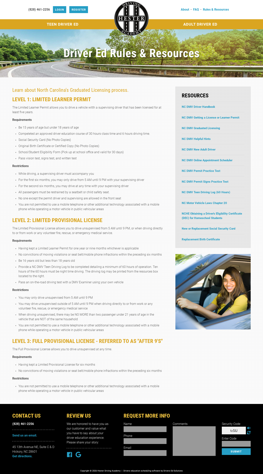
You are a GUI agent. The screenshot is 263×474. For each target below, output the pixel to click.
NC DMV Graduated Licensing (201, 128)
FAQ (196, 9)
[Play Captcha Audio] (249, 428)
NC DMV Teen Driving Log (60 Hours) (206, 192)
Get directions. (22, 456)
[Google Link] (78, 455)
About (185, 9)
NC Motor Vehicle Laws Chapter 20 (204, 203)
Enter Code (229, 438)
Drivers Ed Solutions (173, 471)
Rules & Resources (216, 9)
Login (59, 9)
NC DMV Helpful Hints (196, 139)
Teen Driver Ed (63, 24)
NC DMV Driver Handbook (198, 107)
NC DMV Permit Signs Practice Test (205, 181)
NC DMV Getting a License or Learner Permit (210, 117)
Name (128, 424)
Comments (180, 424)
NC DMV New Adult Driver (198, 149)
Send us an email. (24, 435)
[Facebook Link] (69, 455)
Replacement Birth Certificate (201, 239)
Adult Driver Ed (200, 24)
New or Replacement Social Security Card (208, 228)
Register (79, 9)
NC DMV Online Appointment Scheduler (207, 160)
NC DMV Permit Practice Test (201, 171)
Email (127, 448)
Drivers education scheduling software (141, 471)
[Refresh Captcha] (249, 433)
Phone (128, 436)
